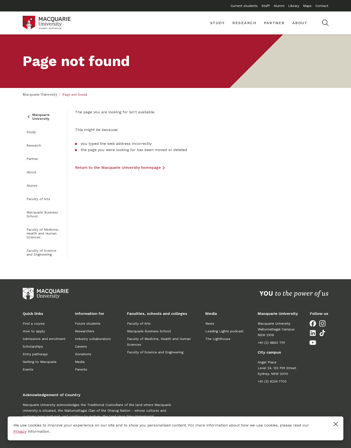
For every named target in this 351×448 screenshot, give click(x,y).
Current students (244, 6)
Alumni (279, 6)
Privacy (20, 431)
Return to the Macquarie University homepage (118, 167)
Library (293, 6)
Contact (321, 6)
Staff (265, 6)
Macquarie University (40, 95)
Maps (307, 6)
